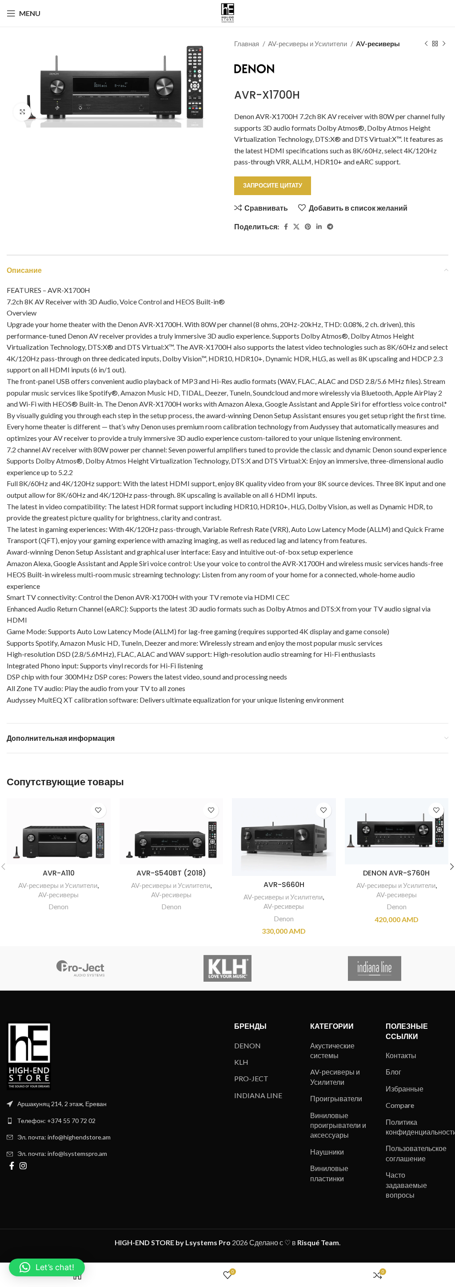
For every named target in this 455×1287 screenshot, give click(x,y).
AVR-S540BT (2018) (171, 873)
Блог (393, 1071)
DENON (247, 1045)
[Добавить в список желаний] (98, 810)
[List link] (114, 1121)
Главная (247, 44)
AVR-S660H (283, 884)
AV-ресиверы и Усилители (308, 44)
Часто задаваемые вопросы (406, 1185)
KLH (241, 1062)
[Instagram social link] (23, 1165)
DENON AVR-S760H (396, 873)
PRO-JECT (251, 1078)
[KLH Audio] (227, 968)
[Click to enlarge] (22, 112)
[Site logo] (227, 12)
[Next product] (443, 43)
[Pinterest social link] (308, 226)
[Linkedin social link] (319, 226)
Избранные (404, 1088)
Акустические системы (332, 1050)
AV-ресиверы (378, 44)
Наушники (327, 1151)
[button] (47, 1267)
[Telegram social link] (330, 226)
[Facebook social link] (286, 226)
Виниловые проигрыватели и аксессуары (338, 1125)
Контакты (401, 1055)
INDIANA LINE (258, 1095)
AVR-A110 (59, 873)
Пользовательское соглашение (416, 1153)
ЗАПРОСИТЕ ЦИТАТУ (272, 185)
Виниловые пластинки (329, 1173)
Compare (400, 1105)
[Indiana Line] (374, 968)
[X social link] (296, 226)
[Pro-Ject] (80, 968)
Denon (58, 907)
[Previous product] (426, 43)
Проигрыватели (336, 1098)
